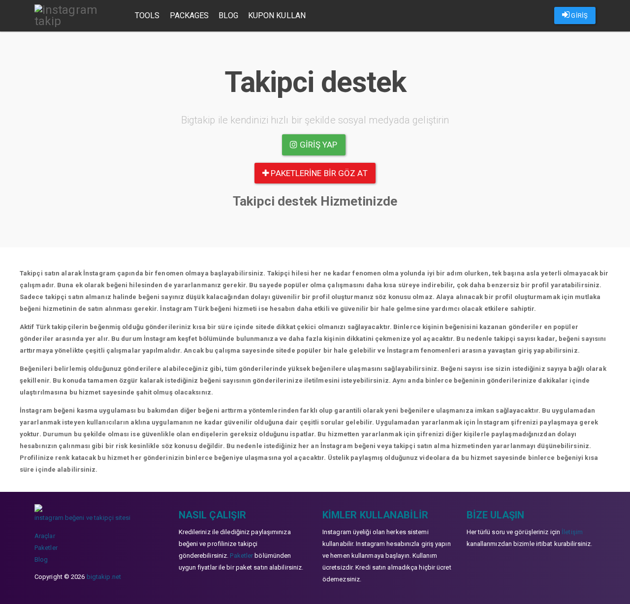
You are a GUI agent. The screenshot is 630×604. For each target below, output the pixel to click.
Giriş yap (318, 145)
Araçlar (44, 536)
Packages (189, 15)
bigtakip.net (104, 576)
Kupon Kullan (277, 15)
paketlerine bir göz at (318, 173)
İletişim (572, 532)
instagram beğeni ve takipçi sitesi (82, 517)
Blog (228, 15)
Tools (147, 15)
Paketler (46, 547)
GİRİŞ (578, 15)
